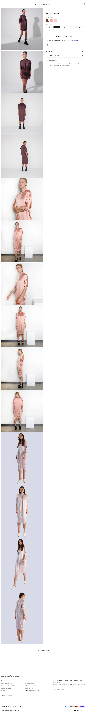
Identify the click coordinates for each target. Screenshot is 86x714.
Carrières (3, 693)
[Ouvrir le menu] (3, 4)
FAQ (26, 693)
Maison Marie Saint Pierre (9, 710)
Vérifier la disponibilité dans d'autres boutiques (58, 65)
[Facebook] (75, 710)
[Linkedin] (84, 710)
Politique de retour (29, 688)
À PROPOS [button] (3, 681)
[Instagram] (81, 710)
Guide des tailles (51, 60)
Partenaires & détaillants (6, 695)
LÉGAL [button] (26, 681)
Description (49, 51)
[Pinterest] (78, 710)
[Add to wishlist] (47, 45)
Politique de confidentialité (31, 685)
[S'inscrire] (84, 689)
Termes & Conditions (29, 683)
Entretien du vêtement (53, 55)
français (4, 706)
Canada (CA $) (16, 706)
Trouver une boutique (6, 688)
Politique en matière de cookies (32, 690)
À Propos (3, 690)
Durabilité (3, 698)
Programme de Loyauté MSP (7, 685)
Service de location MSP (6, 683)
